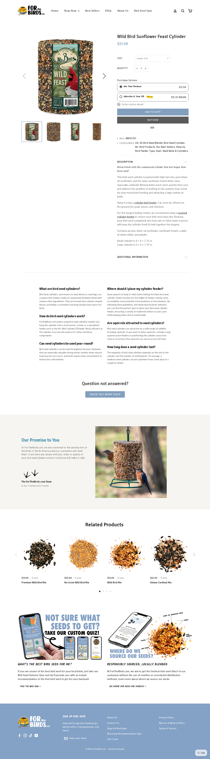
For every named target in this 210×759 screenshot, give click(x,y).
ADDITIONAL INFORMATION (132, 257)
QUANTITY (122, 68)
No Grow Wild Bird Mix (76, 582)
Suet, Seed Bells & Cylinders (172, 151)
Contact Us (113, 722)
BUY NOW (152, 120)
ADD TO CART (153, 112)
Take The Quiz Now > (30, 686)
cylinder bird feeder (145, 202)
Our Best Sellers (165, 147)
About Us (122, 10)
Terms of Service (167, 728)
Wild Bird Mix (114, 582)
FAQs (108, 10)
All (136, 143)
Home (54, 10)
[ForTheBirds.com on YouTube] (36, 735)
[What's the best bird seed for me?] (60, 636)
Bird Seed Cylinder (174, 143)
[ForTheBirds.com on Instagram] (25, 735)
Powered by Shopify (116, 749)
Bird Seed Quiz (143, 10)
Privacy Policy (166, 717)
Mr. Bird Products (145, 147)
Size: (119, 58)
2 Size (78, 578)
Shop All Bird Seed (117, 728)
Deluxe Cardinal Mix (161, 582)
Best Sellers (92, 10)
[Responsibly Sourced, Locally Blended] (149, 636)
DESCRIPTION (125, 161)
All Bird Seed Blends (151, 143)
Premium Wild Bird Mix (33, 582)
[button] (104, 76)
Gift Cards (112, 739)
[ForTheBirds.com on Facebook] (19, 735)
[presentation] (16, 554)
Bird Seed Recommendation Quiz (124, 733)
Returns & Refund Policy (172, 722)
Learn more (124, 678)
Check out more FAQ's (105, 394)
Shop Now (70, 10)
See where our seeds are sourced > (127, 686)
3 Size (35, 578)
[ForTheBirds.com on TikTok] (30, 735)
